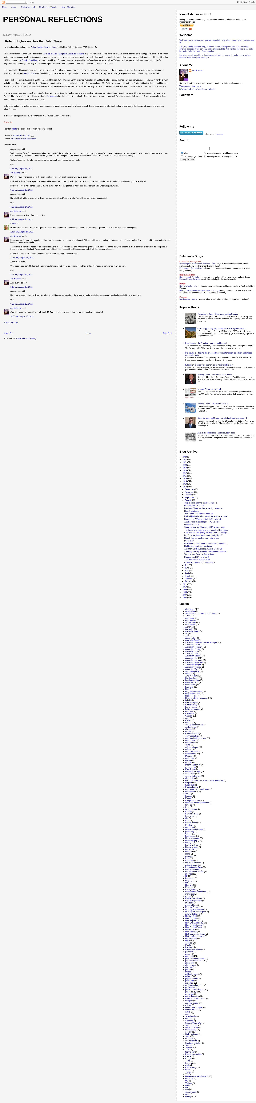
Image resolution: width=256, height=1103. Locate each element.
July (187, 565)
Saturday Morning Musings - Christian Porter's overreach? (222, 418)
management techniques (195, 892)
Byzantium (190, 714)
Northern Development (194, 936)
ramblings (189, 994)
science (188, 1018)
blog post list (190, 696)
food (187, 820)
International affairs (193, 867)
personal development (194, 958)
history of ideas (192, 847)
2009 (185, 589)
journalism (189, 878)
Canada (188, 716)
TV (186, 1074)
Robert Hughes (37, 47)
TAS (187, 1050)
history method (191, 845)
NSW (187, 941)
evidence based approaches (197, 803)
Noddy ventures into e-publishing (198, 546)
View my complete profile (190, 86)
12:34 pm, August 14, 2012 (21, 258)
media (188, 896)
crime (187, 745)
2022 (185, 459)
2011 (185, 584)
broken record (191, 707)
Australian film (191, 651)
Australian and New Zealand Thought (201, 642)
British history (191, 705)
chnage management (194, 725)
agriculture (189, 618)
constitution (190, 740)
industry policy (191, 865)
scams (188, 1014)
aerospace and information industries (201, 613)
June (187, 568)
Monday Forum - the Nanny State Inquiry (214, 375)
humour (188, 852)
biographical (190, 685)
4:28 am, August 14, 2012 (21, 207)
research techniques (194, 1007)
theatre (188, 1056)
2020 (185, 465)
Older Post (167, 333)
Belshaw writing (192, 680)
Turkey (188, 1072)
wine (187, 1094)
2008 (185, 592)
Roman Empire (191, 1009)
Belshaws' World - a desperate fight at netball (203, 508)
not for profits (191, 938)
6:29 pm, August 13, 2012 (21, 190)
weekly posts (191, 1092)
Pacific (188, 945)
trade (187, 1065)
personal (189, 956)
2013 (185, 484)
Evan (12, 223)
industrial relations (193, 863)
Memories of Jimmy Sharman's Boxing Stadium (217, 314)
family (188, 807)
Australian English (193, 649)
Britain (188, 700)
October (188, 495)
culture (188, 749)
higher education (192, 838)
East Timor (190, 769)
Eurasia (188, 796)
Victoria (188, 1083)
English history (191, 787)
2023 (185, 457)
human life (189, 849)
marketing (189, 894)
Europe (188, 798)
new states (190, 929)
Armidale (189, 629)
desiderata (189, 758)
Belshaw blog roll (28, 7)
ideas (187, 854)
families (188, 805)
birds (187, 689)
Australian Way (191, 669)
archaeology (190, 622)
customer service (192, 751)
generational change (194, 829)
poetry (188, 969)
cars (187, 718)
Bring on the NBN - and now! (196, 557)
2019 (185, 468)
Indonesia (189, 860)
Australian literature (193, 660)
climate (188, 729)
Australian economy (193, 647)
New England (191, 918)
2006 (185, 598)
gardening (189, 827)
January (188, 581)
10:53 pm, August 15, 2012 (21, 316)
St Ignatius (52, 96)
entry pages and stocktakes (197, 789)
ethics (188, 794)
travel (187, 1070)
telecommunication (193, 1054)
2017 (185, 473)
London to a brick (191, 524)
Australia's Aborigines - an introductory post (216, 433)
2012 (185, 487)
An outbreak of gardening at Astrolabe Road (203, 549)
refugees (189, 1001)
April (187, 573)
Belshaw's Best (192, 682)
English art (190, 785)
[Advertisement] (35, 328)
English (188, 783)
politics (188, 976)
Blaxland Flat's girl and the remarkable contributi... (205, 543)
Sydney (188, 1047)
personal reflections (193, 961)
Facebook (220, 134)
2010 (185, 587)
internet (188, 874)
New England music (193, 925)
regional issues (191, 1003)
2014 (185, 481)
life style (189, 885)
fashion (188, 811)
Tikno (187, 1061)
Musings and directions (194, 505)
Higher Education (68, 7)
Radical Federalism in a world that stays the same (205, 516)
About (13, 7)
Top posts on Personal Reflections (199, 554)
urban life (189, 1078)
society (188, 1032)
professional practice (194, 985)
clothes (188, 731)
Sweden (188, 1045)
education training (192, 776)
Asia (187, 636)
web (187, 1090)
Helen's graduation (192, 511)
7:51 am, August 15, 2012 (21, 274)
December (189, 489)
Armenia (188, 627)
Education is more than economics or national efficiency (209, 365)
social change (191, 1025)
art (12, 139)
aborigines (189, 609)
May (187, 570)
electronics (190, 778)
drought (188, 762)
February (189, 579)
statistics (189, 1038)
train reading (190, 1067)
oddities (188, 943)
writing (188, 1096)
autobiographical (192, 671)
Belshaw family (191, 678)
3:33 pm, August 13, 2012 (21, 168)
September (190, 497)
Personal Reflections (53, 19)
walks (187, 1085)
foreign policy (191, 823)
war (186, 1087)
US (186, 1081)
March (188, 576)
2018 (185, 470)
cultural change (191, 747)
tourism (188, 1063)
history (188, 843)
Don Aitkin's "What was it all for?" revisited (202, 519)
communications (192, 736)
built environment (192, 709)
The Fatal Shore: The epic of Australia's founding (63, 54)
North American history (195, 934)
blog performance (192, 694)
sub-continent (191, 1041)
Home (4, 7)
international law (192, 869)
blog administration (193, 691)
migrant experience (193, 900)
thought (188, 1058)
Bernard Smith (29, 73)
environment (190, 791)
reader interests (192, 996)
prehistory (189, 981)
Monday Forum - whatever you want (212, 404)
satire (187, 1012)
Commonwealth (192, 734)
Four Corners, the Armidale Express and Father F (206, 343)
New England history (194, 923)
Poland (188, 972)
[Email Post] (32, 135)
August (188, 500)
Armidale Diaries (192, 631)
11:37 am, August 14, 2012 (21, 232)
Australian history (192, 656)
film (186, 818)
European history (192, 800)
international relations (194, 872)
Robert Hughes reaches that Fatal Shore (201, 538)
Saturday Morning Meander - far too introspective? (205, 552)
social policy (190, 1030)
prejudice (189, 983)
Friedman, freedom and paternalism (199, 562)
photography (190, 965)
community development (195, 738)
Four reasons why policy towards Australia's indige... (206, 533)
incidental (189, 856)
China (187, 720)
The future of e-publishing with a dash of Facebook (206, 530)
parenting (189, 952)
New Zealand (190, 932)
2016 (185, 476)
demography (190, 754)
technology (190, 1052)
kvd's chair (188, 541)
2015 (185, 478)
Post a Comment (11, 322)
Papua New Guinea (193, 949)
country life (190, 742)
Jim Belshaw (15, 173)
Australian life (31, 139)
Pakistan (189, 947)
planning (188, 967)
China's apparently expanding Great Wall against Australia (222, 328)
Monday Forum (191, 907)
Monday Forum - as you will (209, 389)
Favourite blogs (192, 814)
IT (186, 876)
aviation (188, 673)
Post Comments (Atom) (26, 338)
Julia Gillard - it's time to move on (198, 514)
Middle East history (193, 898)
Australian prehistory (194, 662)
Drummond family (192, 765)
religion (188, 1005)
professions (190, 987)
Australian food (191, 653)
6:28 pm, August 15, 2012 (21, 304)
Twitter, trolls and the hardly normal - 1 (200, 503)
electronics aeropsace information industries (204, 780)
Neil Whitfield (191, 916)
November (189, 492)
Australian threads (193, 667)
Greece (188, 834)
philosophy (190, 963)
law (186, 883)
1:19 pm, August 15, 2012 (21, 287)
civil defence (190, 727)
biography (189, 687)
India (187, 858)
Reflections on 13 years (195, 998)
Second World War (193, 1023)
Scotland (189, 1021)
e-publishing (190, 767)
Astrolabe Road (192, 640)
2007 (185, 595)
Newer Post (9, 333)
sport (187, 1036)
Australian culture (19, 139)
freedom (188, 825)
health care (190, 836)
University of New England (196, 1076)
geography (189, 831)
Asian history (191, 638)
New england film (192, 920)
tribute (14, 129)
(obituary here (50, 47)
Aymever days (191, 676)
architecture (190, 625)
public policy (190, 992)
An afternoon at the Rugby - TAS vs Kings (202, 522)
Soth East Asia (191, 1034)
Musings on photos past (195, 912)
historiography (191, 840)
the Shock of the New (28, 60)
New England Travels (47, 7)
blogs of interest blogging (196, 698)
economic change (192, 771)
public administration (194, 989)
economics (190, 774)
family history (191, 809)
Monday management (194, 909)
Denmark (189, 756)
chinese (188, 722)
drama (188, 760)
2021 (185, 462)
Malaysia (189, 887)
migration (189, 903)
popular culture (191, 978)
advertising (190, 611)
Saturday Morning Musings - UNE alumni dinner (204, 527)
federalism (189, 816)
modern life (190, 905)
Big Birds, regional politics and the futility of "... (204, 535)
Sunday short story (193, 1043)
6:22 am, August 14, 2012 (21, 219)
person (188, 954)
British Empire (191, 702)
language (189, 880)
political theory (191, 974)
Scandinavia (190, 1016)
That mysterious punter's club (197, 560)
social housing (191, 1027)
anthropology (190, 620)
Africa (187, 616)
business (189, 711)
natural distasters (192, 914)
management (190, 889)
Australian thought (193, 665)
